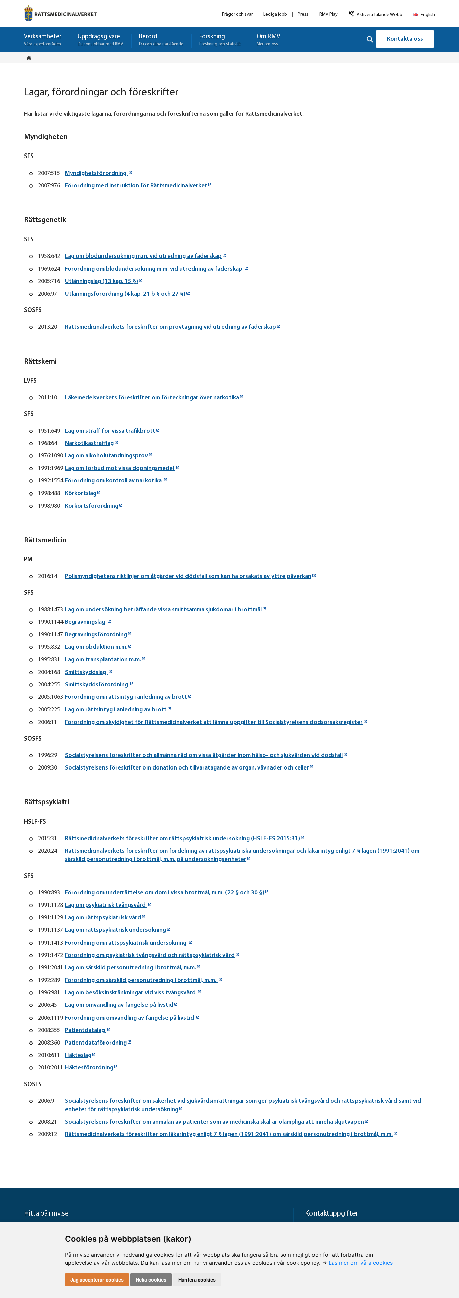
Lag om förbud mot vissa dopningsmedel (120, 469)
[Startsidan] (31, 58)
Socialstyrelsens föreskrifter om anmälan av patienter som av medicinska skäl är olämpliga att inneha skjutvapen (214, 1122)
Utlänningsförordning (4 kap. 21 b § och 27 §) (125, 294)
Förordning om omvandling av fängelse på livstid (130, 1018)
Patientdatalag (85, 1031)
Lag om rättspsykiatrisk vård (103, 918)
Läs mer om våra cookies (361, 1262)
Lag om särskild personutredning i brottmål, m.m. (130, 968)
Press (303, 14)
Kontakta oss (405, 39)
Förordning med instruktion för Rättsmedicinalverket (136, 186)
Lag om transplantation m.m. (103, 660)
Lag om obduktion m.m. (96, 647)
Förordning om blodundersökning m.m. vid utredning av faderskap (154, 269)
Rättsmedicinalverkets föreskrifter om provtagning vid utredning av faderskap (170, 327)
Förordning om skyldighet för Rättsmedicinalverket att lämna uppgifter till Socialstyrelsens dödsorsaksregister (214, 723)
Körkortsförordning (91, 506)
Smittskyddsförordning (97, 685)
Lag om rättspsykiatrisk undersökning (115, 930)
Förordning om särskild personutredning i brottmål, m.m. (141, 981)
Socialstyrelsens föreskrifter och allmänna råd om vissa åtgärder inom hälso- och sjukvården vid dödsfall (204, 756)
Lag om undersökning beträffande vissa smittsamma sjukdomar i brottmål (163, 610)
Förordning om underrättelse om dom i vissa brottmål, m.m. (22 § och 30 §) (164, 893)
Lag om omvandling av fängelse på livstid (119, 1005)
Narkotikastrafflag (89, 444)
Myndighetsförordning (96, 174)
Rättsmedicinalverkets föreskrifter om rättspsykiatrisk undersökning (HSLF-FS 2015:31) (182, 839)
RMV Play (328, 14)
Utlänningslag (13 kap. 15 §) (101, 282)
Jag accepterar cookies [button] (97, 1280)
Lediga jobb (275, 14)
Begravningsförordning (96, 635)
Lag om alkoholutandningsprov (106, 456)
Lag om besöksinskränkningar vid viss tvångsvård (131, 993)
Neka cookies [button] (151, 1280)
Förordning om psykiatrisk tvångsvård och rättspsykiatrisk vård (150, 956)
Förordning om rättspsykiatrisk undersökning (126, 943)
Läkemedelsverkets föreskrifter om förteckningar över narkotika (152, 398)
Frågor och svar (237, 14)
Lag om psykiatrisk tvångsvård (106, 905)
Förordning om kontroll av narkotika (114, 481)
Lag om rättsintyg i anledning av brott (116, 710)
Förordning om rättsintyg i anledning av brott (126, 697)
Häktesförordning (89, 1068)
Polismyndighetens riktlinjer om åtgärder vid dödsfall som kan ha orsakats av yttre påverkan (188, 577)
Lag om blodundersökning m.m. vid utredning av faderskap (143, 256)
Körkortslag (80, 494)
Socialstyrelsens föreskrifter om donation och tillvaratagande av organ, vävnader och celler (187, 768)
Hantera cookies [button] (197, 1280)
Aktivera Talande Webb (379, 15)
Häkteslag (78, 1056)
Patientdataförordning (96, 1043)
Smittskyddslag (86, 673)
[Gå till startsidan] (60, 13)
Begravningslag (86, 622)
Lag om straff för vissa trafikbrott (110, 431)
